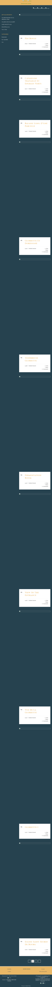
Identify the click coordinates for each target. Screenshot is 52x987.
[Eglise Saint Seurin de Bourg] (34, 890)
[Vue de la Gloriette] (34, 658)
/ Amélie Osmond (32, 43)
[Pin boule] (34, 24)
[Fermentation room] (34, 424)
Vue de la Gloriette (31, 711)
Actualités (9, 969)
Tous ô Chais (4, 29)
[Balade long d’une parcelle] (34, 109)
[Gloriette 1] (34, 776)
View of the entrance (32, 594)
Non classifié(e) (5, 39)
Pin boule (30, 38)
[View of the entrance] (34, 541)
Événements (4, 37)
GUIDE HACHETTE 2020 (7, 24)
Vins (2, 42)
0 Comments (45, 47)
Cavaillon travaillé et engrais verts (33, 81)
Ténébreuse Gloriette (31, 359)
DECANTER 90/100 (6, 27)
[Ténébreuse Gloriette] (34, 307)
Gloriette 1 (31, 827)
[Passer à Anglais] (29, 1)
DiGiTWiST (8, 979)
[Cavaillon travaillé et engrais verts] (34, 64)
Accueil (43, 969)
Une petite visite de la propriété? (8, 21)
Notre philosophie (43, 971)
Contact (9, 971)
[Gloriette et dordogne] (34, 189)
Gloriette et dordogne (32, 242)
